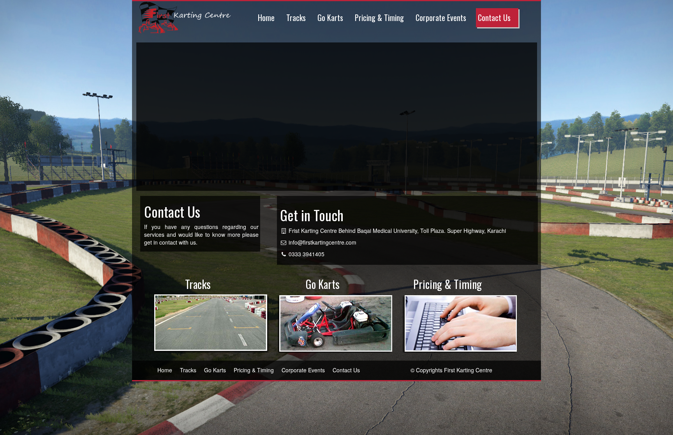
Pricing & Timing (379, 17)
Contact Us (494, 17)
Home (266, 17)
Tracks (296, 17)
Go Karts (330, 17)
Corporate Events (441, 17)
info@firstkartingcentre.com (322, 242)
